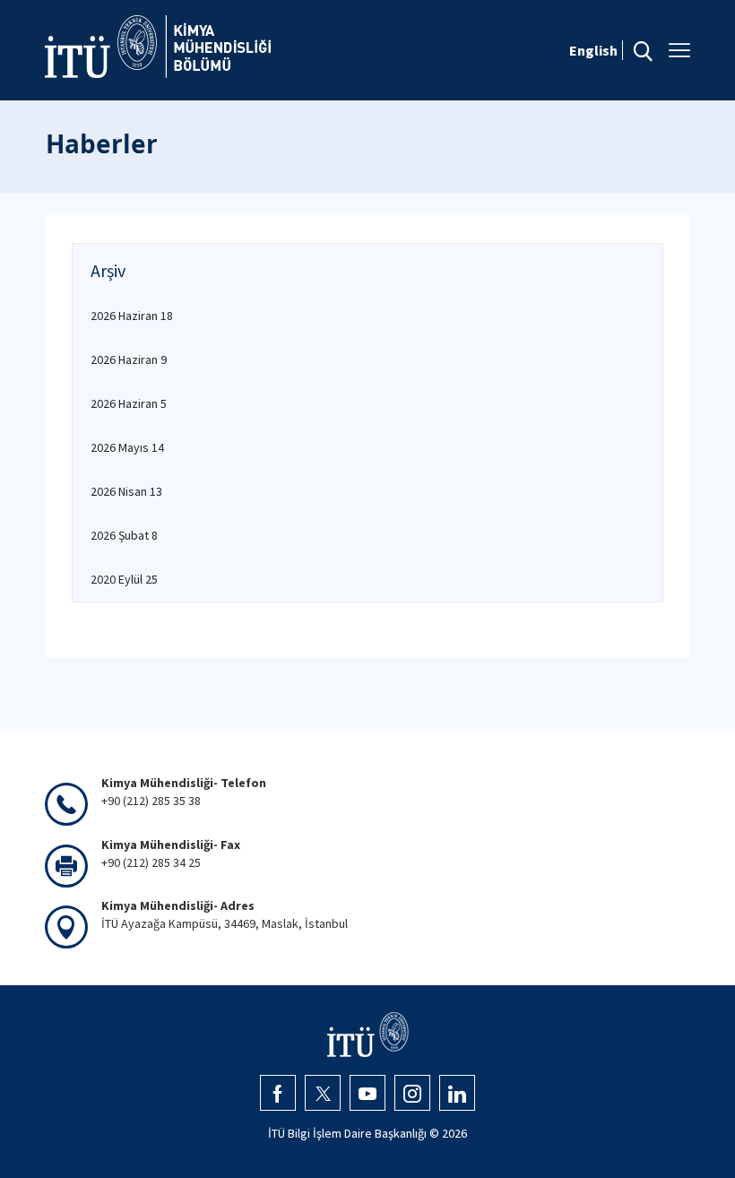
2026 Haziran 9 (129, 359)
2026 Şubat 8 (124, 535)
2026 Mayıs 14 (127, 447)
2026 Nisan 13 (126, 491)
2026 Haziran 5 (129, 403)
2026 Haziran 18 (132, 315)
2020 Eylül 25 (124, 579)
